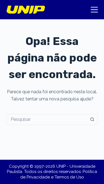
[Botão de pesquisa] (92, 119)
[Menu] (94, 9)
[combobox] (47, 119)
